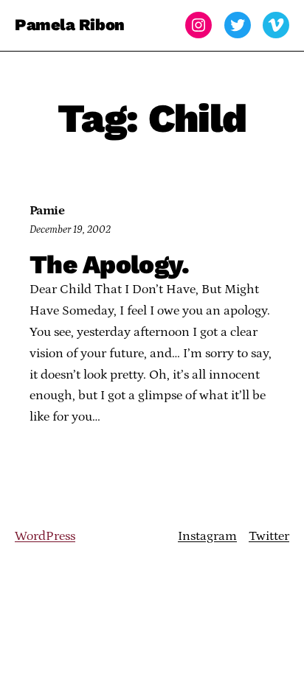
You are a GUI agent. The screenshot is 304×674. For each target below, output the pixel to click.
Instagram (207, 536)
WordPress (45, 536)
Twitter (269, 536)
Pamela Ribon (70, 24)
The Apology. (110, 264)
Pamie (47, 210)
